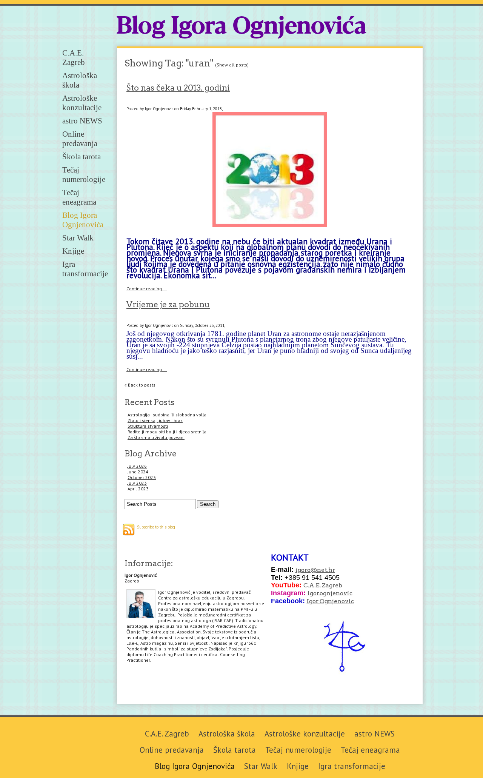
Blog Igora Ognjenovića (241, 27)
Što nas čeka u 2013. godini (178, 87)
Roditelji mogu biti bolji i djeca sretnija (167, 431)
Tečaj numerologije (83, 174)
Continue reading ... (146, 288)
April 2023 (138, 488)
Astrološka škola (226, 734)
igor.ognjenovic (330, 593)
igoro (303, 569)
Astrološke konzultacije (82, 103)
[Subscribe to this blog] (129, 530)
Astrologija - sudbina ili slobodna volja (167, 415)
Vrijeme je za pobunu (168, 304)
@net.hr (323, 569)
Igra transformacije (85, 269)
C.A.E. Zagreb (73, 57)
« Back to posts (140, 385)
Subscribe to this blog (156, 527)
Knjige (73, 251)
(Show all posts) (232, 65)
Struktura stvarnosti (148, 426)
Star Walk (78, 237)
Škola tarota (81, 156)
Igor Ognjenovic (330, 601)
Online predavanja (79, 138)
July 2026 (137, 466)
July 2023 (137, 483)
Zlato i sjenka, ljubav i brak (155, 420)
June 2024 (138, 472)
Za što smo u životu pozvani (156, 437)
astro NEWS (82, 120)
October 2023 (142, 477)
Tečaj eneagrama (79, 197)
